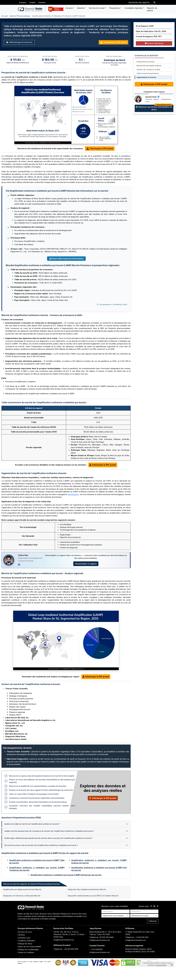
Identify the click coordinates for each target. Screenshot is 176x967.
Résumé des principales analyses (149, 65)
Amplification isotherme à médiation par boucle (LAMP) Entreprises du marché (66, 875)
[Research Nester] (30, 9)
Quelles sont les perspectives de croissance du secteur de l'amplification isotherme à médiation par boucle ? (49, 831)
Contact (32, 2)
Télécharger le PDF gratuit (115, 42)
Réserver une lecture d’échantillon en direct (155, 108)
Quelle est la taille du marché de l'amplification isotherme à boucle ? (32, 824)
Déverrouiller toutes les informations (67, 259)
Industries (81, 8)
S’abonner (153, 921)
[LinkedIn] (19, 564)
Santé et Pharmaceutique (19, 16)
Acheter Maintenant (155, 43)
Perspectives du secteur (146, 62)
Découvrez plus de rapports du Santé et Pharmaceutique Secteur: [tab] (31, 884)
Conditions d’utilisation (26, 941)
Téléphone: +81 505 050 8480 (101, 937)
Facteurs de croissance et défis (148, 69)
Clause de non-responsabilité (29, 946)
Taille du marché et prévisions (148, 73)
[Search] (154, 2)
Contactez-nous (24, 938)
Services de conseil (97, 8)
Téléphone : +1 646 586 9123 (136, 937)
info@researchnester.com (64, 940)
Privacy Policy (161, 965)
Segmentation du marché (146, 77)
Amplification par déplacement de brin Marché (22, 889)
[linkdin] (154, 906)
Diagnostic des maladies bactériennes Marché (87, 889)
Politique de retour (25, 944)
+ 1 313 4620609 (95, 949)
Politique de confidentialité (28, 949)
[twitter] (157, 906)
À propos (22, 2)
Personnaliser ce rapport (86, 564)
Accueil (4, 16)
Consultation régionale (134, 8)
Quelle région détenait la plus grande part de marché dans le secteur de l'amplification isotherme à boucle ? (48, 838)
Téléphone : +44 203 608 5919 (66, 949)
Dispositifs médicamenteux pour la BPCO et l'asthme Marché (93, 896)
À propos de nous (25, 932)
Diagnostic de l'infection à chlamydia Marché (21, 896)
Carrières (41, 2)
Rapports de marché (152, 9)
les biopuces (73, 494)
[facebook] (151, 906)
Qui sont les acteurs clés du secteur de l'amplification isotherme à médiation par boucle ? (41, 845)
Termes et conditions (26, 952)
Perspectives (114, 8)
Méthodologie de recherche (20, 42)
